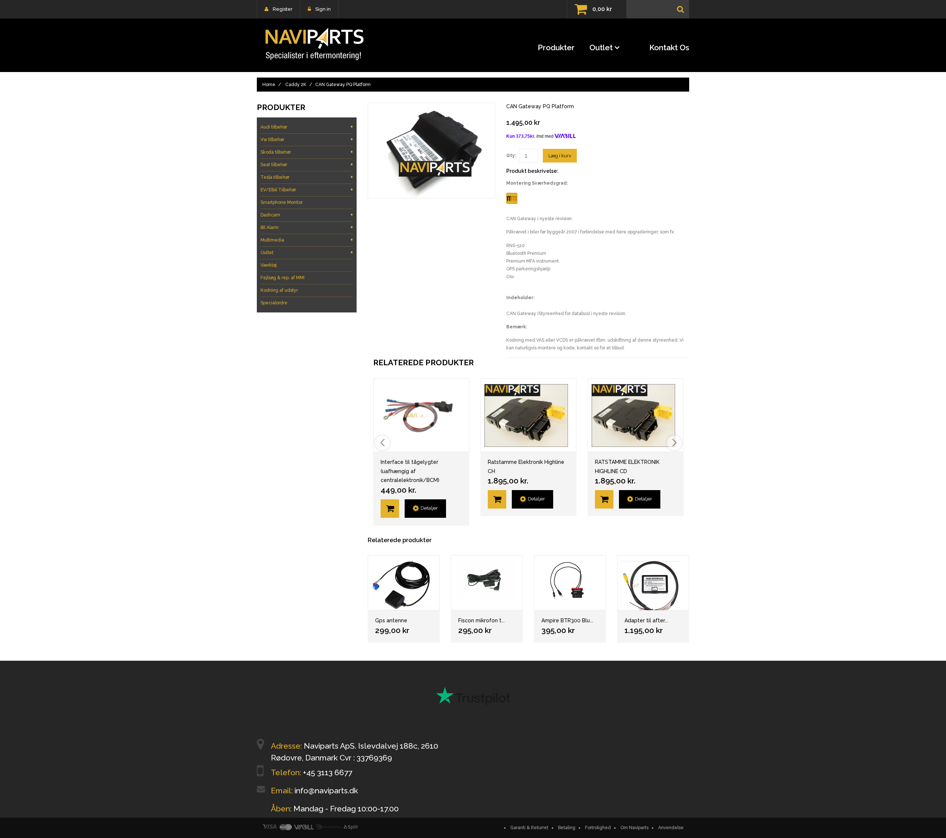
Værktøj (269, 265)
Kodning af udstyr (279, 290)
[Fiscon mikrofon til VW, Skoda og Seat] (487, 582)
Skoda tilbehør (307, 151)
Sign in (323, 9)
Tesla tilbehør (307, 177)
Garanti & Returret (529, 827)
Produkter (556, 47)
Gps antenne (391, 620)
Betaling (566, 827)
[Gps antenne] (404, 582)
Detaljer (429, 508)
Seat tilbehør (307, 164)
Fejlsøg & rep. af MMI (282, 277)
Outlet (601, 47)
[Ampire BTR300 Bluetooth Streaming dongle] (570, 582)
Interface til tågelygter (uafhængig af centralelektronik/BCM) (410, 471)
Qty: (511, 155)
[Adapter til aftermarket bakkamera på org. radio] (653, 582)
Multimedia (307, 239)
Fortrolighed (598, 827)
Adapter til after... (646, 620)
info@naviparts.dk (326, 790)
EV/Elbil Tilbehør (307, 189)
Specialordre (274, 302)
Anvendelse (671, 827)
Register (283, 9)
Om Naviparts (634, 827)
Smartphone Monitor (282, 202)
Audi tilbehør (307, 126)
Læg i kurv (559, 155)
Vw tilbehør (307, 139)
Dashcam (307, 214)
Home (268, 84)
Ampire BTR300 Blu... (567, 620)
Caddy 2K (295, 84)
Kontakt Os (669, 47)
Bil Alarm (307, 227)
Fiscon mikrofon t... (481, 620)
